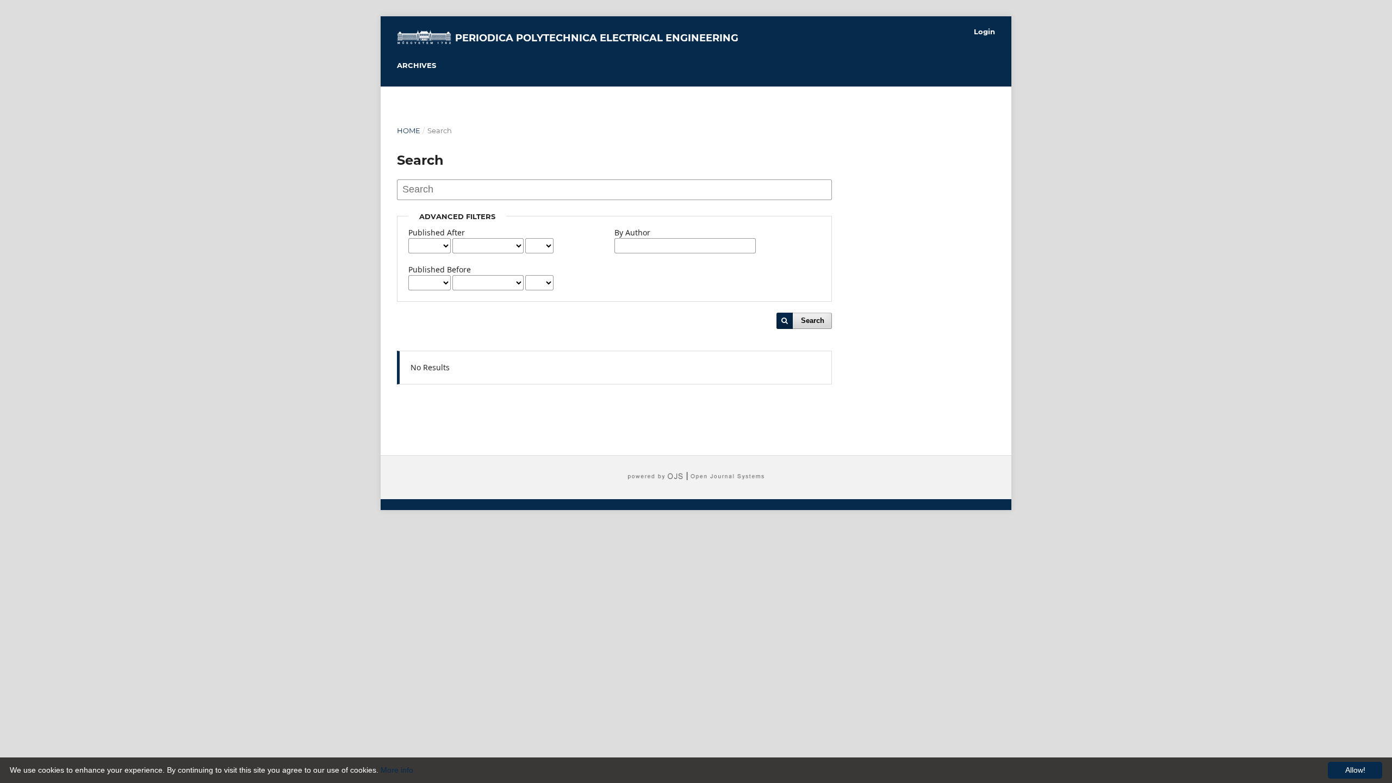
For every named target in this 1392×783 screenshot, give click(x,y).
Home (408, 130)
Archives (416, 65)
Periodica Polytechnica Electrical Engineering (596, 38)
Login (984, 31)
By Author (632, 232)
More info (397, 770)
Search (812, 320)
